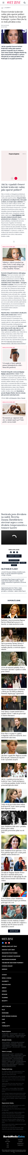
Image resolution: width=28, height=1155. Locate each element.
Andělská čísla (5, 1035)
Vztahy (4, 974)
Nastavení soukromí (9, 959)
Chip (3, 1019)
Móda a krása (6, 978)
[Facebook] (3, 943)
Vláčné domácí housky (7, 1058)
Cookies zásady (7, 966)
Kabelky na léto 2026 (6, 1046)
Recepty (5, 1001)
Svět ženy (7, 1141)
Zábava (14, 565)
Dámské (20, 1141)
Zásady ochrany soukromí (11, 956)
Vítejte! (17, 1036)
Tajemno (5, 997)
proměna (22, 562)
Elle (3, 1009)
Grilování (22, 1036)
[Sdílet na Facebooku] (11, 552)
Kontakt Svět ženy (8, 949)
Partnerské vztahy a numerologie (9, 1043)
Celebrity (8, 7)
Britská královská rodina (10, 562)
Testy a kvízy (21, 1033)
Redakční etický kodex (9, 953)
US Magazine (13, 398)
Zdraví (4, 988)
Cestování (12, 1035)
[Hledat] (24, 2)
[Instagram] (6, 943)
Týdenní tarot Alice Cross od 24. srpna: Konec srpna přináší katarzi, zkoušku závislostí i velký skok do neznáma (13, 1085)
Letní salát (12, 1062)
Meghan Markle (14, 560)
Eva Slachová (5, 25)
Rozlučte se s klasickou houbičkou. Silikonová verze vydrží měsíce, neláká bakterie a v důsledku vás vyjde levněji (13, 1121)
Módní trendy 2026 (11, 1036)
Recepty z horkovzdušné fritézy (9, 1065)
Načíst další (14, 931)
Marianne (5, 1013)
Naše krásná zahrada (9, 1016)
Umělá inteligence (6, 1045)
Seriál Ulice (20, 1043)
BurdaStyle (20, 1143)
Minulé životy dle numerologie (17, 1042)
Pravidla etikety (5, 1033)
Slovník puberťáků (13, 1033)
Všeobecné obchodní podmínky (12, 962)
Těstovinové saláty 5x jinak (7, 1053)
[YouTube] (9, 943)
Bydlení (4, 994)
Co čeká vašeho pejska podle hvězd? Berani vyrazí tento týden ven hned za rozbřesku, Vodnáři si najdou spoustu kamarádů (14, 1098)
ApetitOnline (6, 1006)
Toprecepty (6, 1026)
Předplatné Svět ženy (9, 946)
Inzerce (4, 969)
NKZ (8, 1143)
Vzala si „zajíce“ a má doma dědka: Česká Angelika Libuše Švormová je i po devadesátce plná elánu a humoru (13, 1090)
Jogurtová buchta (11, 1061)
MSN (7, 398)
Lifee (3, 1022)
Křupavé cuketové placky (15, 1055)
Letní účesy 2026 (16, 1046)
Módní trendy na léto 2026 (17, 1045)
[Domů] (14, 2)
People (23, 398)
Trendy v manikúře (6, 1042)
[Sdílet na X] (14, 552)
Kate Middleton (17, 215)
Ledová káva (21, 1064)
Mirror (19, 398)
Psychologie (6, 984)
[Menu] (3, 2)
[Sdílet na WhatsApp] (17, 552)
